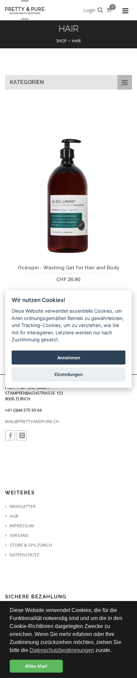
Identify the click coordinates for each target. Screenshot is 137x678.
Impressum (21, 526)
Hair (76, 41)
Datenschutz (24, 555)
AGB (13, 516)
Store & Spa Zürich (30, 545)
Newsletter (22, 506)
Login (89, 10)
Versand (19, 535)
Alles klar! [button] (36, 666)
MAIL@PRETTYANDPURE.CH (32, 421)
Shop (61, 41)
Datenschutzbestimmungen (62, 650)
